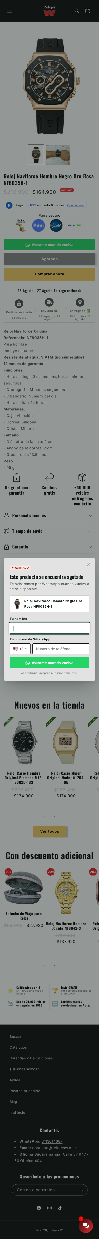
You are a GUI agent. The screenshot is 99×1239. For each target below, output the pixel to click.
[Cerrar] (88, 565)
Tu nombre (18, 619)
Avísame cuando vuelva (53, 662)
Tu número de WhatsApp (30, 639)
